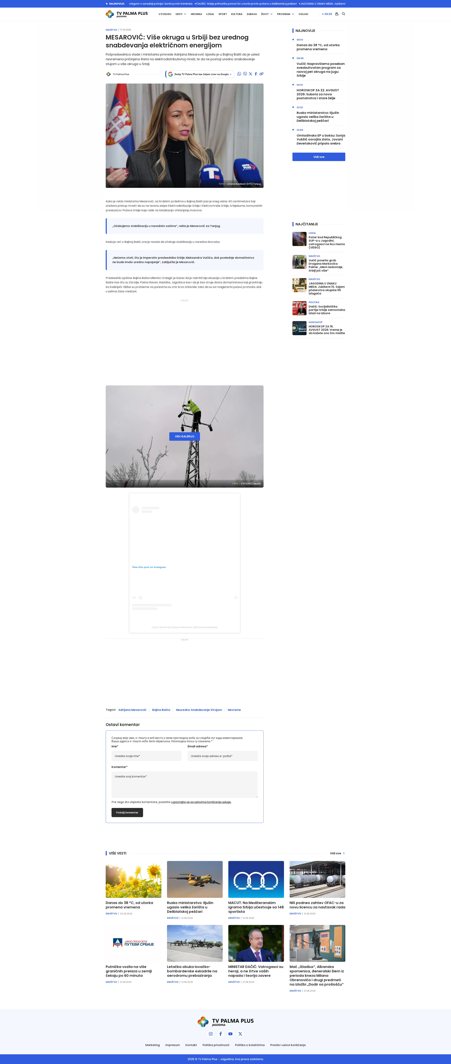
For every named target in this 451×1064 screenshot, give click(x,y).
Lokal (210, 14)
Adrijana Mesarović (132, 710)
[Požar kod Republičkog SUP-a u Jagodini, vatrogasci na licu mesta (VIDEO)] (299, 239)
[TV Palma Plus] (127, 14)
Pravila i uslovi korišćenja (288, 1045)
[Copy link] (261, 74)
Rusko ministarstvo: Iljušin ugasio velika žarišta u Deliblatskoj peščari (318, 117)
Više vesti (117, 853)
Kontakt (191, 1045)
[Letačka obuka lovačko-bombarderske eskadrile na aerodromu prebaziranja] (195, 943)
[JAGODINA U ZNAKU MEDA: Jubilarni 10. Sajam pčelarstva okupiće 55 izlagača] (299, 285)
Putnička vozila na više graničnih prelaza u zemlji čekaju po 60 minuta (129, 971)
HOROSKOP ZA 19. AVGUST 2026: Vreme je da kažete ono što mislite (327, 330)
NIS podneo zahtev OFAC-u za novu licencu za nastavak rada (317, 905)
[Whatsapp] (239, 74)
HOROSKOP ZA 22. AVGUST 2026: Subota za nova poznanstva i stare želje (318, 94)
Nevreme (234, 710)
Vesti (178, 14)
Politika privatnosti (216, 1045)
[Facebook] (256, 74)
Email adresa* (198, 746)
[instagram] (211, 1034)
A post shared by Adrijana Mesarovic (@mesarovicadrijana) (185, 627)
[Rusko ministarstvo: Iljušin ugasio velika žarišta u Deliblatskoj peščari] (195, 879)
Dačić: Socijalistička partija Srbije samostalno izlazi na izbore (327, 310)
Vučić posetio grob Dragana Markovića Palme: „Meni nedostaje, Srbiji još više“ (326, 265)
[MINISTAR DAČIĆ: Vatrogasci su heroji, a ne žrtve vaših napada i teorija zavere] (256, 943)
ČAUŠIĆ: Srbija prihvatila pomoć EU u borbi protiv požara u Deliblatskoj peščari (225, 3)
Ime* (115, 746)
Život (265, 14)
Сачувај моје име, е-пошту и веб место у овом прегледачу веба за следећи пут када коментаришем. (177, 738)
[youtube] (230, 1034)
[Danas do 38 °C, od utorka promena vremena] (133, 879)
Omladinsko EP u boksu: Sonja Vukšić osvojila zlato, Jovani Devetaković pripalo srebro (321, 140)
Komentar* (120, 767)
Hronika (196, 14)
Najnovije (305, 31)
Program (283, 14)
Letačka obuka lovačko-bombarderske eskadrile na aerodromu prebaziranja (192, 971)
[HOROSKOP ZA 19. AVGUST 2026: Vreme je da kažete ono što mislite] (299, 328)
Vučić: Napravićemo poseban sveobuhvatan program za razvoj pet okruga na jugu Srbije (321, 70)
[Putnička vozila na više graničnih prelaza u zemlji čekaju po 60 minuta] (133, 943)
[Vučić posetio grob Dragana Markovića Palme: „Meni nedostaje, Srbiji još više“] (299, 262)
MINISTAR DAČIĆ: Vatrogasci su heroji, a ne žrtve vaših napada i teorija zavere (255, 971)
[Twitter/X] (250, 74)
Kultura (236, 14)
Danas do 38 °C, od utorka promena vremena (318, 47)
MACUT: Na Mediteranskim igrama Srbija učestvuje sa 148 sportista (256, 907)
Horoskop (315, 322)
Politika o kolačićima (250, 1045)
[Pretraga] (343, 14)
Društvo (111, 30)
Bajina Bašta (161, 710)
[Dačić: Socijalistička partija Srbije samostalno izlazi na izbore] (299, 308)
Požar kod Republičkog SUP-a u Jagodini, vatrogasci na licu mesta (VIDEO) (327, 242)
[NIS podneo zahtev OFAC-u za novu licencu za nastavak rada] (317, 879)
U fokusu (165, 14)
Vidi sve (319, 157)
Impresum (172, 1045)
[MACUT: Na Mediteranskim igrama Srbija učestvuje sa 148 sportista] (256, 879)
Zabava (252, 14)
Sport (222, 14)
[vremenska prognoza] (337, 14)
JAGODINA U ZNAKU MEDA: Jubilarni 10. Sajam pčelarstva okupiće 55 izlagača (328, 3)
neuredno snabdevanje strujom (199, 710)
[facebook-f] (220, 1034)
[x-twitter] (240, 1034)
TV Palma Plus (207, 1059)
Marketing (152, 1045)
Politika (314, 302)
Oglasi (303, 14)
